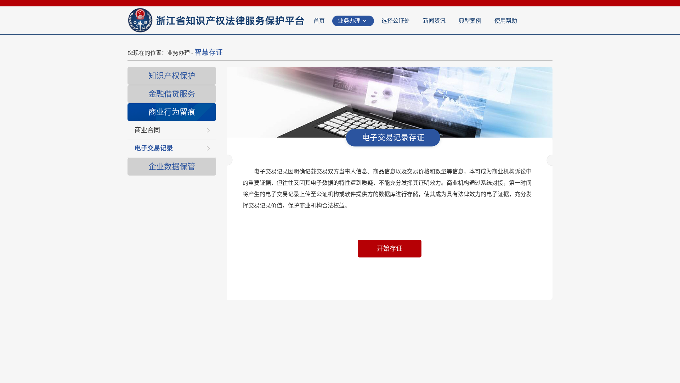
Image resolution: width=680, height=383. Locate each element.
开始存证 (389, 248)
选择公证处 (395, 21)
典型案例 (470, 21)
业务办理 (349, 21)
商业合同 (147, 130)
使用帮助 (505, 21)
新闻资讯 (434, 21)
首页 (319, 21)
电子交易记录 (154, 148)
